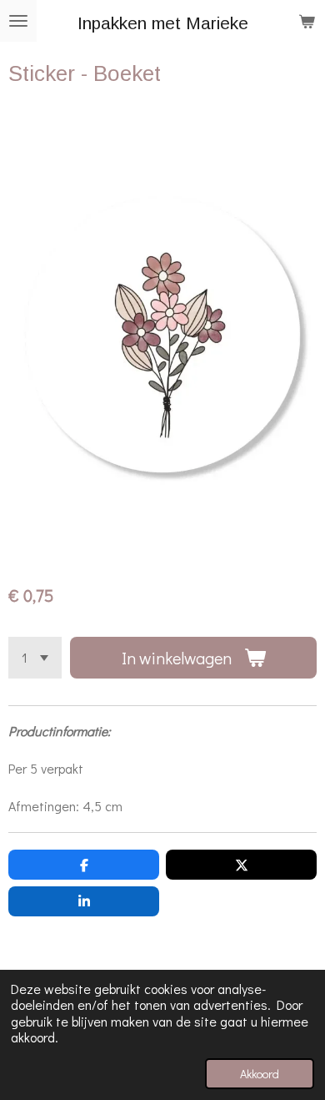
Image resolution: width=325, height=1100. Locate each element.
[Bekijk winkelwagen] (306, 21)
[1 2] (35, 658)
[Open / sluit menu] (18, 21)
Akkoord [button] (259, 1074)
